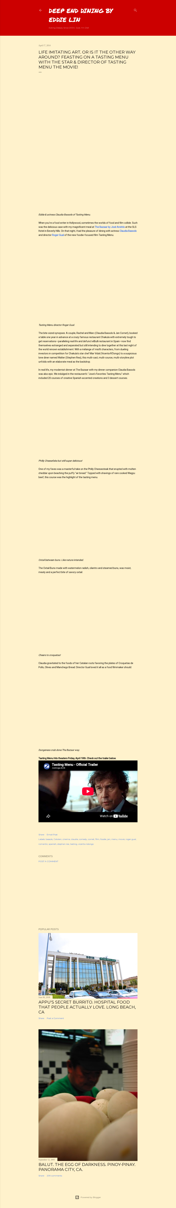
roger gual (131, 839)
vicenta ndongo (86, 844)
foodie (103, 839)
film (97, 839)
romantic (43, 844)
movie (121, 839)
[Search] (135, 9)
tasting (73, 844)
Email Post (52, 834)
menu (114, 839)
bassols (49, 839)
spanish (52, 844)
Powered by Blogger (91, 1197)
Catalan (58, 839)
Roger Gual (58, 235)
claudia (74, 839)
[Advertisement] (88, 895)
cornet (91, 839)
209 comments (54, 1175)
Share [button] (41, 834)
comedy (83, 839)
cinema (66, 839)
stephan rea (63, 844)
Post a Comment (48, 861)
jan (108, 839)
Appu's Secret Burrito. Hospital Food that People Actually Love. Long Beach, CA (87, 1007)
